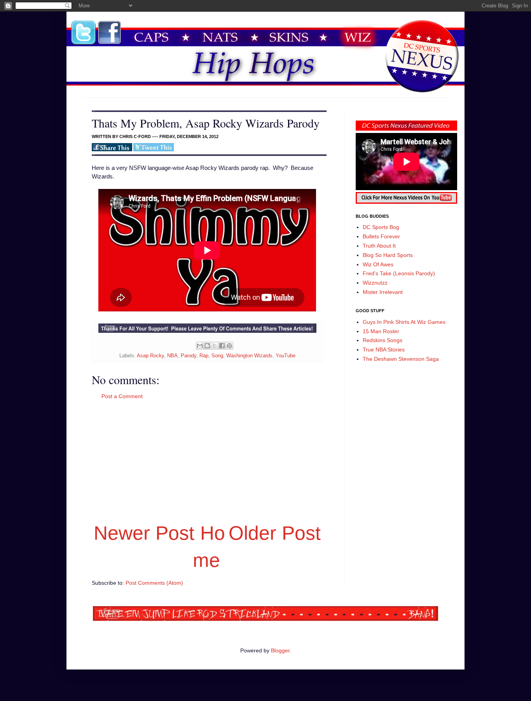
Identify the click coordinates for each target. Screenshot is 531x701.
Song (217, 355)
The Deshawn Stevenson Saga (401, 359)
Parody (188, 355)
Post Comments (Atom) (154, 583)
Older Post (275, 533)
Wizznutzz (375, 283)
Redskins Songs (382, 340)
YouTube (285, 355)
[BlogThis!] (207, 346)
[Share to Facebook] (222, 346)
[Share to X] (214, 346)
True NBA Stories (384, 349)
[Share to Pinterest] (229, 346)
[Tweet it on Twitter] (153, 149)
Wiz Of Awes (378, 264)
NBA (172, 355)
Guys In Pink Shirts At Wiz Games (404, 322)
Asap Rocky (150, 355)
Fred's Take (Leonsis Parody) (399, 273)
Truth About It (379, 246)
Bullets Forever (381, 236)
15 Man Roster (381, 331)
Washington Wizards (249, 355)
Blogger (280, 650)
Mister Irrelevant (383, 292)
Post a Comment (122, 396)
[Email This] (200, 346)
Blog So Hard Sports (388, 255)
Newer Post (144, 533)
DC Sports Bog (381, 227)
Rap (203, 355)
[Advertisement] (207, 460)
